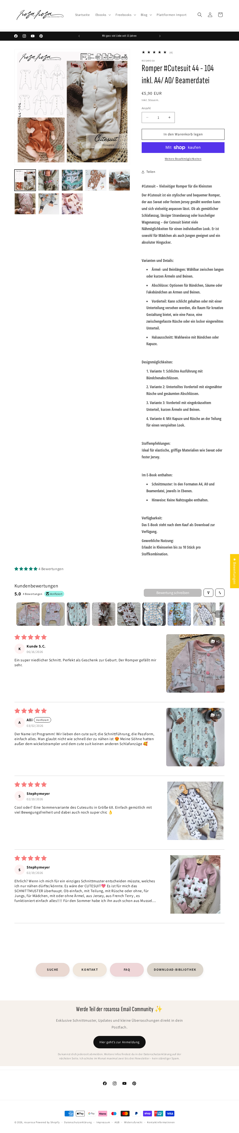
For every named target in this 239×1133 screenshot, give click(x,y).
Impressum (103, 1122)
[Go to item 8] (204, 614)
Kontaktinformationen (161, 1122)
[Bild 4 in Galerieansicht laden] (95, 180)
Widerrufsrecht (133, 1122)
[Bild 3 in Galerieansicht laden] (72, 180)
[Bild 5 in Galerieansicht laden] (119, 180)
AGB (117, 1122)
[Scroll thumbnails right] (219, 614)
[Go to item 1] (28, 614)
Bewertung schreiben (172, 592)
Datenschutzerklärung (78, 1122)
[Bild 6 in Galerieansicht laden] (25, 203)
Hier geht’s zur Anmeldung (119, 1042)
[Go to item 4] (103, 614)
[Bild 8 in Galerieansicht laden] (72, 203)
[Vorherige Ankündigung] (79, 36)
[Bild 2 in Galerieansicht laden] (48, 180)
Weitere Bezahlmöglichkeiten (183, 158)
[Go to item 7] (179, 614)
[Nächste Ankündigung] (160, 36)
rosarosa (29, 1122)
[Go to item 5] (129, 614)
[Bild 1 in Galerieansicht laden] (25, 180)
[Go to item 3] (78, 614)
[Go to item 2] (53, 614)
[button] (103, 15)
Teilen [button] (150, 172)
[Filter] (208, 593)
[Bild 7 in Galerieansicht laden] (48, 203)
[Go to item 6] (154, 614)
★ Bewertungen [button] (234, 571)
